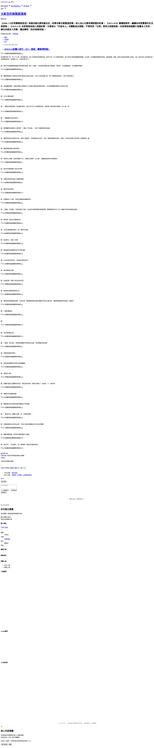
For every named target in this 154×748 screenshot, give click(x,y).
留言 (16, 468)
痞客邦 (12, 468)
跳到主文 (3, 19)
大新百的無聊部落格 (13, 13)
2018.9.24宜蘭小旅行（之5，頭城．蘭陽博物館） (27, 49)
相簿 (5, 37)
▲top (2, 478)
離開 (10, 744)
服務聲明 (94, 723)
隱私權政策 (87, 723)
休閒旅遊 (15, 34)
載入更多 (3, 481)
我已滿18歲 (4, 744)
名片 (5, 41)
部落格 (6, 39)
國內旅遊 (14, 473)
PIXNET (64, 723)
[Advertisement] (14, 601)
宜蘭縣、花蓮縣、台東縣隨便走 (22, 475)
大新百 (3, 457)
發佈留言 (3, 492)
